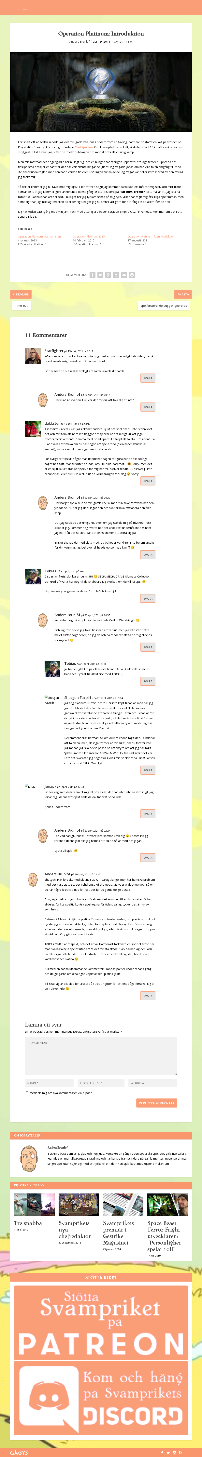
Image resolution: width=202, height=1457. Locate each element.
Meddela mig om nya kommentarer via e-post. (61, 1093)
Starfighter (54, 350)
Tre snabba (28, 1223)
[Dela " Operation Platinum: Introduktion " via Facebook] (92, 275)
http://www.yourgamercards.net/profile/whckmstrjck (81, 591)
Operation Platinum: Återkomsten (39, 236)
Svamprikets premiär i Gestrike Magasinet (118, 1233)
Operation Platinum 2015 (89, 236)
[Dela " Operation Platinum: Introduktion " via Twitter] (100, 275)
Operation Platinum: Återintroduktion (151, 236)
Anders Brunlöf (79, 41)
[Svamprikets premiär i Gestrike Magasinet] (123, 1204)
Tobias (50, 571)
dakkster (52, 423)
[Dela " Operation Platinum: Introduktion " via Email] (124, 275)
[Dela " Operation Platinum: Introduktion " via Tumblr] (116, 275)
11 (128, 41)
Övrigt (118, 41)
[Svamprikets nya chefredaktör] (79, 1204)
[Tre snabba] (34, 1204)
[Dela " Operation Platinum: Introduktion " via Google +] (108, 275)
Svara (147, 378)
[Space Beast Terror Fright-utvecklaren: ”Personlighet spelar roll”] (167, 1204)
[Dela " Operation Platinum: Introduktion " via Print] (132, 275)
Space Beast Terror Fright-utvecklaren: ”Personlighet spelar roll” (164, 1236)
